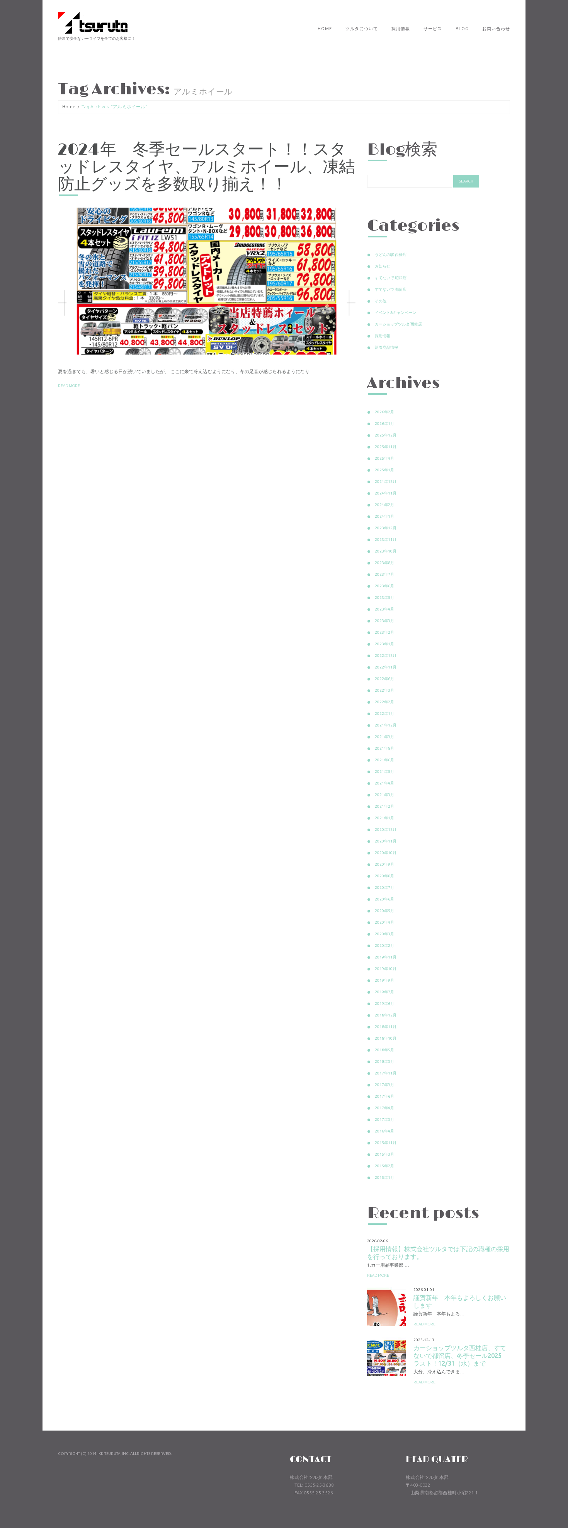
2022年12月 (385, 655)
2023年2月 (384, 632)
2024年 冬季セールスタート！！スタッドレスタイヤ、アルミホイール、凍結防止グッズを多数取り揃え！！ (206, 167)
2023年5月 (384, 597)
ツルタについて (361, 28)
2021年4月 (384, 783)
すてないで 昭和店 (390, 278)
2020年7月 (384, 887)
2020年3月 (384, 934)
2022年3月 (384, 690)
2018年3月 (384, 1061)
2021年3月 (384, 795)
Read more (69, 386)
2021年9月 (384, 737)
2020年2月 (384, 945)
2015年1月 (384, 1177)
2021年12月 (385, 725)
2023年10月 (385, 551)
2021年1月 (384, 818)
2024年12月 (385, 481)
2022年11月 (385, 667)
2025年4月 (384, 458)
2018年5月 (384, 1050)
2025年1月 (384, 470)
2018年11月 (385, 1027)
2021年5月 (384, 771)
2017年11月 (385, 1073)
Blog (462, 28)
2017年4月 (384, 1108)
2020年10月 (385, 853)
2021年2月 (384, 806)
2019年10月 (385, 969)
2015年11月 (385, 1143)
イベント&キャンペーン (395, 312)
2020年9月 (384, 864)
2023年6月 (384, 586)
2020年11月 (385, 841)
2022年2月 (384, 702)
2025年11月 (385, 447)
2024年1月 (384, 516)
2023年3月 (384, 621)
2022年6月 (384, 679)
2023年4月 (384, 609)
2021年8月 (384, 748)
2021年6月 (384, 760)
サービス (432, 28)
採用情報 (400, 28)
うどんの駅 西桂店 (390, 254)
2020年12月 (385, 829)
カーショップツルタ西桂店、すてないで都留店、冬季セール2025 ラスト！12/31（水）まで (460, 1355)
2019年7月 (384, 992)
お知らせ (382, 266)
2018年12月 (385, 1015)
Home (325, 28)
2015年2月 (384, 1166)
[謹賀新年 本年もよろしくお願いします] (386, 1306)
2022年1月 (384, 713)
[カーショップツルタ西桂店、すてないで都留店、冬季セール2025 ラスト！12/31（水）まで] (386, 1356)
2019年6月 (384, 1003)
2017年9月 (384, 1085)
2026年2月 (384, 412)
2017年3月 (384, 1119)
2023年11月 (385, 539)
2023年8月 (384, 563)
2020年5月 (384, 911)
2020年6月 (384, 899)
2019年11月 (385, 957)
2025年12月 (385, 435)
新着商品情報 (386, 347)
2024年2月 (384, 505)
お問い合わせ (496, 28)
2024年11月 (385, 493)
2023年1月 (384, 644)
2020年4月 (384, 922)
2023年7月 (384, 574)
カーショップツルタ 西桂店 (398, 324)
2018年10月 (385, 1038)
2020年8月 (384, 876)
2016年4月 (384, 1131)
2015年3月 (384, 1154)
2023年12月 (385, 528)
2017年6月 (384, 1096)
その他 (380, 301)
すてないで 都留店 (390, 289)
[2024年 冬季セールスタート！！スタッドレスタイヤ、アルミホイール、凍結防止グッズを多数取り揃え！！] (206, 281)
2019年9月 (384, 980)
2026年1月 (384, 423)
